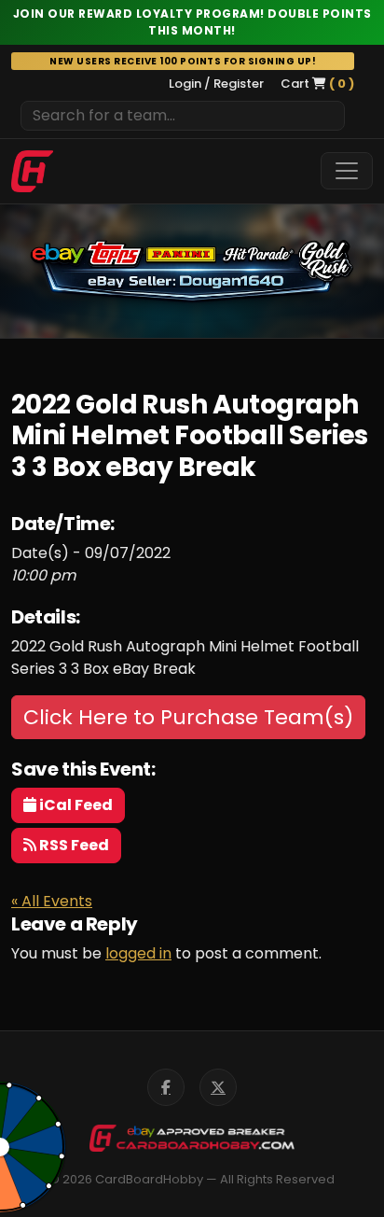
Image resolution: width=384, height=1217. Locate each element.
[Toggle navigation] (347, 170)
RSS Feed (72, 845)
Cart (317, 83)
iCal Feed (74, 805)
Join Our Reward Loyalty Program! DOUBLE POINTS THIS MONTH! (192, 22)
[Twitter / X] (218, 1087)
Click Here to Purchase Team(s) (188, 717)
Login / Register (216, 83)
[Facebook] (166, 1087)
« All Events (51, 901)
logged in (138, 953)
